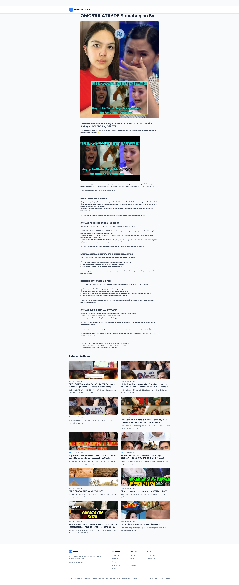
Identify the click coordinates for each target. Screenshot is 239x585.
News (114, 562)
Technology (116, 555)
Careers (132, 562)
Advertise (133, 565)
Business (115, 558)
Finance (114, 568)
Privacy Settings (165, 578)
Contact (132, 558)
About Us (132, 555)
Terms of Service (152, 558)
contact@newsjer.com (76, 562)
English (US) (153, 578)
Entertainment (116, 565)
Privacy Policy (151, 555)
